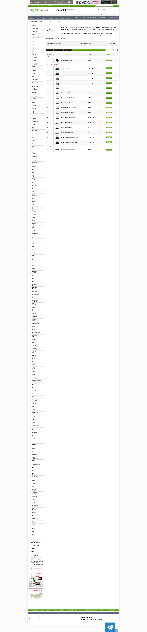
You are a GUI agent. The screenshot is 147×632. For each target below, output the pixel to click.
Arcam (33, 44)
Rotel (33, 413)
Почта (38, 5)
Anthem (33, 40)
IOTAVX (33, 221)
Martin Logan (34, 271)
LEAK (33, 246)
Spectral (33, 448)
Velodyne (33, 502)
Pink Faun (33, 358)
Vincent (33, 508)
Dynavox (33, 154)
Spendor (33, 450)
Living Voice (34, 253)
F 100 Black (67, 68)
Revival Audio (34, 403)
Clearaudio (34, 118)
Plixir (32, 361)
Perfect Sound (34, 346)
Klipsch (33, 237)
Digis (33, 143)
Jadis (33, 227)
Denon (33, 137)
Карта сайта (44, 5)
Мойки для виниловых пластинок (55, 43)
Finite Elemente (34, 189)
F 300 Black (67, 87)
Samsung (33, 418)
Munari (33, 303)
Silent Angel (34, 429)
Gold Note (33, 198)
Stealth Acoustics (35, 454)
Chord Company (35, 115)
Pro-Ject (33, 368)
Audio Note (34, 60)
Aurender (33, 73)
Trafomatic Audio (35, 492)
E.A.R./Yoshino (34, 157)
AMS (32, 38)
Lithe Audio (34, 250)
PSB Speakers (34, 375)
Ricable (33, 406)
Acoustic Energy (35, 28)
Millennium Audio (35, 284)
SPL (32, 451)
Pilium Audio (34, 355)
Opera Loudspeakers (36, 332)
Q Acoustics (34, 383)
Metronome (34, 277)
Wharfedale (34, 519)
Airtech (33, 35)
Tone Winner (34, 487)
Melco (33, 275)
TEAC (33, 479)
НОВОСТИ (77, 17)
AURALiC (33, 72)
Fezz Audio (34, 186)
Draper (33, 147)
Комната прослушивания (86, 14)
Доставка (53, 14)
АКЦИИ (95, 17)
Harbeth (33, 204)
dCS (32, 134)
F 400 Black (67, 102)
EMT (32, 169)
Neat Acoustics (34, 314)
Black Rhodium (34, 89)
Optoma (33, 333)
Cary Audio (34, 109)
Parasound (34, 339)
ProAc (33, 370)
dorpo (33, 146)
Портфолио (33, 544)
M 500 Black (67, 127)
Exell (32, 182)
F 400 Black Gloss (68, 107)
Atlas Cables (34, 51)
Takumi (33, 471)
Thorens (33, 483)
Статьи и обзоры (35, 545)
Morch (33, 297)
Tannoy (33, 473)
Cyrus (33, 127)
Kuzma (33, 243)
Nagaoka (33, 311)
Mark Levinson (34, 269)
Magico (33, 261)
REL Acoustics (34, 400)
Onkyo (33, 330)
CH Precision (34, 112)
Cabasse (33, 102)
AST (32, 47)
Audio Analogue (34, 57)
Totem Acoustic (34, 490)
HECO (33, 207)
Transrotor (34, 493)
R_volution (34, 390)
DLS (32, 144)
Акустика (53, 612)
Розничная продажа (36, 542)
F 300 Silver (67, 92)
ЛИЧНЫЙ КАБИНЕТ (113, 17)
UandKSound (34, 496)
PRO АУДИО (71, 612)
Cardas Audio (34, 108)
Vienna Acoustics (35, 505)
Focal (33, 192)
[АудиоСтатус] (39, 9)
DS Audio (33, 149)
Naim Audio (34, 313)
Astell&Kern (34, 48)
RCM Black (67, 60)
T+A (32, 468)
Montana (33, 293)
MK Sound (34, 288)
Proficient (33, 371)
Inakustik (33, 220)
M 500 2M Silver (68, 122)
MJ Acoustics (34, 287)
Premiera (33, 365)
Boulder (33, 95)
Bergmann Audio (35, 86)
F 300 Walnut (67, 97)
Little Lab (33, 252)
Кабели (85, 612)
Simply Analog (34, 432)
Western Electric (35, 518)
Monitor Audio (34, 291)
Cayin (33, 111)
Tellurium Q (34, 480)
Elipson (33, 163)
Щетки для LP (112, 43)
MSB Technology (35, 300)
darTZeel (33, 131)
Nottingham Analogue (36, 323)
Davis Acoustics (35, 133)
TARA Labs (34, 474)
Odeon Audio (34, 327)
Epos (33, 170)
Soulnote (33, 445)
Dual (32, 150)
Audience (33, 56)
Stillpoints (33, 457)
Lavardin (33, 245)
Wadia (33, 516)
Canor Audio (34, 105)
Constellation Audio (35, 121)
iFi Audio (33, 218)
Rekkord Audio (35, 399)
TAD (32, 470)
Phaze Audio (34, 351)
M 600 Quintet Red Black (69, 142)
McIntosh (33, 274)
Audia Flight (34, 54)
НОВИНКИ (89, 17)
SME (32, 435)
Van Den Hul (34, 500)
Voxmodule (34, 512)
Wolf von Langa (34, 525)
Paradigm (33, 338)
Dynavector (34, 153)
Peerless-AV (34, 345)
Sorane (33, 442)
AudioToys (34, 70)
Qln (32, 386)
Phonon (33, 352)
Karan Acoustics (35, 233)
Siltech (33, 431)
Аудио (59, 612)
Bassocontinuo (34, 80)
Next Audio (34, 317)
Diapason (33, 141)
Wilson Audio (34, 522)
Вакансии (33, 549)
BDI (32, 82)
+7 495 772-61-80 (61, 11)
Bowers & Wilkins (35, 96)
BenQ (33, 83)
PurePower (34, 377)
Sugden (33, 460)
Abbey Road (34, 24)
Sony (33, 441)
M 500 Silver (67, 132)
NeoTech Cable (34, 316)
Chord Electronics (35, 117)
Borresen (33, 93)
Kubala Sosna (34, 242)
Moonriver (33, 295)
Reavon (33, 394)
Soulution (33, 447)
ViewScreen (34, 506)
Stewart (33, 455)
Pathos (33, 342)
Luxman (33, 258)
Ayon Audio (34, 77)
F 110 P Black (67, 83)
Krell (32, 239)
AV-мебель (78, 612)
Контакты (96, 14)
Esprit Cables (34, 173)
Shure (33, 426)
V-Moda (33, 499)
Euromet (33, 178)
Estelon (33, 176)
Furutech (33, 194)
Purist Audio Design (35, 378)
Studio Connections (35, 458)
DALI (33, 128)
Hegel (33, 210)
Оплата (60, 14)
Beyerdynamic (34, 88)
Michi (33, 281)
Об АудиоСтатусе (35, 541)
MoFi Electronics (35, 290)
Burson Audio (34, 101)
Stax (32, 452)
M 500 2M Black (68, 117)
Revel (33, 402)
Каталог (51, 21)
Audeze (33, 53)
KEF (32, 236)
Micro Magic (34, 282)
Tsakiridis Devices (35, 495)
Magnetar (33, 265)
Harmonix (33, 205)
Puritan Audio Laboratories (36, 380)
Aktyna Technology (35, 37)
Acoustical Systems (35, 32)
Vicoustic (33, 503)
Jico (32, 229)
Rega (33, 396)
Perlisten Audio (34, 349)
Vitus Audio (34, 509)
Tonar (33, 486)
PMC (33, 362)
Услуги (46, 14)
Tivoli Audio (34, 484)
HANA (33, 202)
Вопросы (67, 14)
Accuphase (34, 25)
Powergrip (33, 364)
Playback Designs (35, 359)
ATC (32, 50)
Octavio (33, 326)
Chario (33, 114)
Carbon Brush (67, 149)
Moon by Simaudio (35, 294)
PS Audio (33, 374)
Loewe (33, 255)
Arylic (33, 45)
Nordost (33, 320)
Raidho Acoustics (35, 391)
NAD (32, 310)
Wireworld (33, 524)
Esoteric (33, 172)
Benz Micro (34, 85)
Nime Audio (34, 319)
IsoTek (33, 226)
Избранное (51, 5)
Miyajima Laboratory (35, 285)
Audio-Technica (34, 64)
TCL (32, 477)
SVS (32, 463)
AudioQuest (34, 69)
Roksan (33, 409)
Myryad (33, 307)
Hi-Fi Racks (34, 211)
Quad (33, 387)
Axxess (33, 76)
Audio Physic (34, 61)
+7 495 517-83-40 (61, 9)
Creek (33, 125)
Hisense (33, 217)
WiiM (32, 521)
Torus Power (34, 489)
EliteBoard (33, 165)
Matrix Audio (34, 272)
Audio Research (35, 63)
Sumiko (33, 461)
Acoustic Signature (35, 29)
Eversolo (33, 179)
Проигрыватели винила (86, 43)
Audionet (33, 67)
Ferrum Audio (34, 185)
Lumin (33, 256)
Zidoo (33, 534)
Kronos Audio (34, 240)
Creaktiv (33, 124)
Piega (33, 354)
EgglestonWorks (35, 160)
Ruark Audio (34, 415)
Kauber (33, 234)
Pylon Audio (34, 381)
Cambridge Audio (35, 104)
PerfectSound (34, 348)
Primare (33, 367)
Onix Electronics (35, 329)
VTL (32, 515)
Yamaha (33, 528)
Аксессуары (93, 612)
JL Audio (33, 230)
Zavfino (33, 531)
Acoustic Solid (34, 31)
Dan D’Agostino (34, 130)
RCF (32, 393)
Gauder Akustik (34, 197)
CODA (33, 120)
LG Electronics (34, 249)
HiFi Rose (33, 213)
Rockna (33, 407)
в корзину (109, 60)
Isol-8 (33, 224)
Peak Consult (34, 343)
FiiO (32, 188)
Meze (33, 278)
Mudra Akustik (34, 301)
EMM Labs (34, 166)
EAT (32, 159)
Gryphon (33, 201)
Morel (33, 298)
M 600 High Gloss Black (69, 137)
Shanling (33, 422)
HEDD (33, 208)
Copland (33, 122)
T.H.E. (33, 467)
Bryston (33, 99)
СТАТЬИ (83, 17)
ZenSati (33, 532)
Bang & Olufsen (35, 79)
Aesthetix (33, 34)
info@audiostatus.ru (37, 568)
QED (33, 384)
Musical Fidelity (34, 306)
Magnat (33, 262)
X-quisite (33, 527)
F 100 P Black (67, 73)
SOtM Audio (34, 444)
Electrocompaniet (35, 162)
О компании (33, 14)
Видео (64, 612)
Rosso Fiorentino (35, 412)
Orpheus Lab (34, 335)
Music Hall (34, 304)
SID (32, 428)
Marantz (33, 268)
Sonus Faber (34, 439)
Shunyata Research (35, 425)
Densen (33, 138)
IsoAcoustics (34, 223)
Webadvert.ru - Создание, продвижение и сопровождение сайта (41, 615)
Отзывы (33, 548)
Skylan (33, 434)
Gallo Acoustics (34, 195)
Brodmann (34, 98)
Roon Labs (34, 410)
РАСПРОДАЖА (102, 17)
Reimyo (33, 397)
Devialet (33, 140)
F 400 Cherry (67, 112)
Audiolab (33, 66)
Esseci (33, 175)
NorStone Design (35, 322)
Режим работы (104, 14)
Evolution (33, 181)
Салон (40, 14)
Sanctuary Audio (35, 419)
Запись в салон (75, 14)
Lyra (32, 259)
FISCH (33, 191)
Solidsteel (33, 438)
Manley (33, 266)
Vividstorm (34, 511)
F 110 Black (67, 78)
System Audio (34, 466)
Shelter (33, 423)
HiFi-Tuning (34, 214)
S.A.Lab (33, 416)
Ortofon (33, 336)
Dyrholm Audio (34, 156)
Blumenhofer (34, 92)
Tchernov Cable (35, 476)
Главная (32, 5)
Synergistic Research (36, 464)
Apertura (33, 41)
